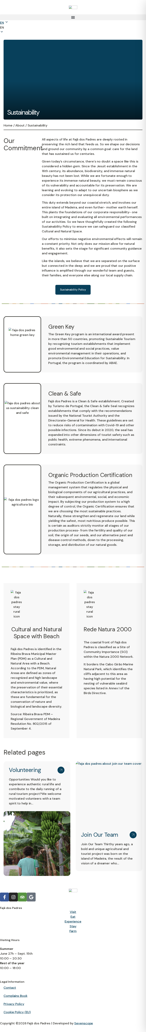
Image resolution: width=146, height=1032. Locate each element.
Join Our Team (99, 834)
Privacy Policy (14, 1004)
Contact (10, 988)
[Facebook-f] (4, 897)
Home (8, 125)
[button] (73, 17)
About (20, 125)
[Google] (31, 897)
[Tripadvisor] (22, 897)
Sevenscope (83, 1023)
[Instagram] (13, 897)
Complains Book (15, 996)
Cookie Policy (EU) (17, 1012)
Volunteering (25, 770)
